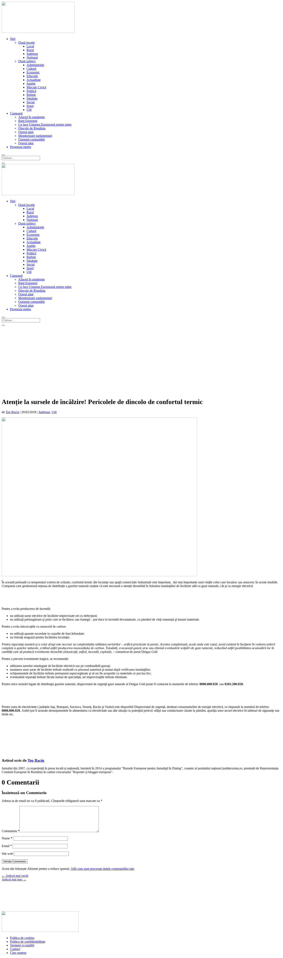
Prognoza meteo (20, 147)
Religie (31, 94)
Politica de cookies (22, 938)
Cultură (31, 68)
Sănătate (32, 98)
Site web (7, 853)
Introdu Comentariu (14, 861)
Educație (32, 76)
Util (29, 109)
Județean (32, 53)
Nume (7, 838)
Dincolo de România (31, 128)
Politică (31, 91)
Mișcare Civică (36, 87)
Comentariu (10, 831)
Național (32, 57)
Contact (15, 949)
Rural (30, 50)
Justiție (31, 83)
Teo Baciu (12, 412)
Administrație (35, 65)
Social (31, 102)
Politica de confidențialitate (27, 941)
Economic (33, 72)
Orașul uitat (25, 132)
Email (7, 846)
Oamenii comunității (31, 139)
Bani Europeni (27, 121)
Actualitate (34, 80)
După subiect (26, 61)
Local (30, 46)
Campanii (16, 113)
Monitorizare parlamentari (35, 135)
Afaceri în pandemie (31, 117)
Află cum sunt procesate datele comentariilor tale (102, 868)
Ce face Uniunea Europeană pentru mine (44, 124)
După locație (26, 42)
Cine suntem (18, 952)
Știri (12, 39)
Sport (30, 106)
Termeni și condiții (22, 945)
